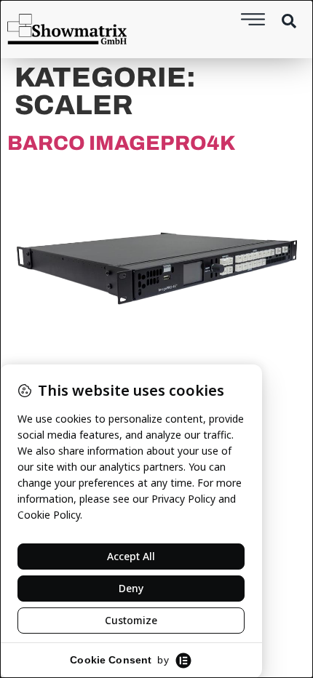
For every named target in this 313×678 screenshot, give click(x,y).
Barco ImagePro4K (121, 143)
